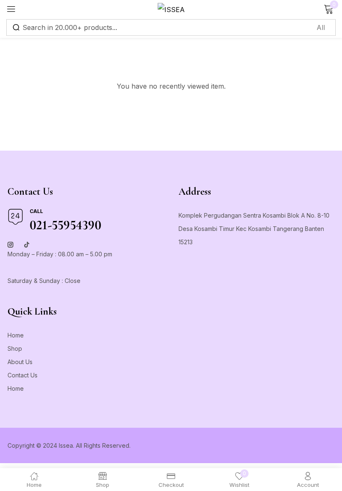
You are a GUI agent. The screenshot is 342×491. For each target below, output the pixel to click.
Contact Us (23, 375)
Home (16, 335)
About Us (20, 361)
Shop (15, 348)
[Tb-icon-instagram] (10, 245)
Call (36, 211)
